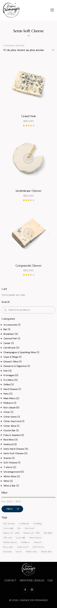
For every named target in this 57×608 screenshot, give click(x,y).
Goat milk (20, 537)
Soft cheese (38, 547)
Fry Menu (8, 380)
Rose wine (8, 547)
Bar (5, 329)
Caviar (6, 343)
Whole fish (46, 551)
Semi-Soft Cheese (13, 453)
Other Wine (9, 426)
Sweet (19, 551)
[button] (20, 83)
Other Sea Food (12, 421)
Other (6, 412)
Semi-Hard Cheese (13, 448)
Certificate (9, 347)
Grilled (6, 384)
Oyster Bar (9, 430)
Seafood (8, 444)
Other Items (10, 416)
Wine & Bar (9, 485)
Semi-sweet (22, 547)
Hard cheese (35, 537)
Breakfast (8, 334)
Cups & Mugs (10, 356)
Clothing (37, 523)
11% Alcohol (9, 523)
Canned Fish (10, 338)
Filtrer (10, 508)
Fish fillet (48, 533)
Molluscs (8, 402)
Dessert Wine (10, 361)
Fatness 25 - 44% (11, 533)
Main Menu (9, 398)
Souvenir (7, 551)
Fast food (29, 528)
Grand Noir (28, 116)
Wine (6, 481)
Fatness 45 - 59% (32, 533)
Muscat (37, 542)
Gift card (7, 537)
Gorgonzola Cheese (28, 265)
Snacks (7, 458)
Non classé (9, 407)
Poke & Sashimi (11, 435)
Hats (6, 393)
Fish (5, 370)
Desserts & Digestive (15, 366)
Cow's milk (8, 528)
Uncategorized (11, 471)
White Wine (9, 476)
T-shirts (7, 467)
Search (5, 310)
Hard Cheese (10, 389)
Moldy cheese (10, 542)
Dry (19, 528)
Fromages (8, 375)
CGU (50, 580)
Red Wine (8, 439)
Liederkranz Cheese (28, 191)
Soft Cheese (10, 462)
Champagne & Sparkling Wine (19, 352)
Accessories (10, 324)
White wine (31, 551)
